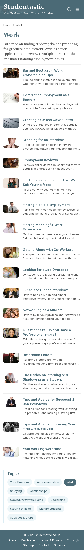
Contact (44, 545)
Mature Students (50, 508)
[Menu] (77, 9)
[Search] (69, 10)
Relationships (38, 491)
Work (70, 482)
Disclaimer (28, 540)
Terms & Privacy (51, 540)
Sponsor (59, 545)
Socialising (58, 499)
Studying (16, 491)
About (13, 540)
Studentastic (24, 7)
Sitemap (28, 545)
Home (7, 25)
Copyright (73, 540)
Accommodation (48, 482)
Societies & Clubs (21, 517)
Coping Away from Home (26, 499)
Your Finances (19, 482)
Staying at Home (21, 508)
